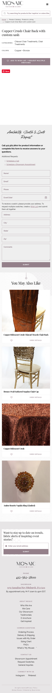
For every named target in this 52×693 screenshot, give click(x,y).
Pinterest (32, 675)
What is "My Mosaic (25, 648)
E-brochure (26, 618)
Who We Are (26, 605)
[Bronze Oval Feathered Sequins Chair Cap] (26, 373)
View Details (36, 340)
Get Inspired (26, 621)
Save (7, 71)
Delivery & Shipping (26, 635)
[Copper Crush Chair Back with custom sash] (26, 94)
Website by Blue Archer (31, 690)
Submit (26, 265)
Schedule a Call (13, 161)
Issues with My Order (26, 638)
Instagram (20, 675)
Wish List (34, 207)
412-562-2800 (26, 577)
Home (4, 19)
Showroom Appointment (26, 659)
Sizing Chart (26, 641)
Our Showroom (26, 612)
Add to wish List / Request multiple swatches (28, 62)
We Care (26, 608)
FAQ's (26, 645)
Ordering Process (26, 632)
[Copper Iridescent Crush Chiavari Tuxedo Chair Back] (26, 316)
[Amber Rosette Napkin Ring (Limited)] (26, 487)
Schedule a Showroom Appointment (21, 164)
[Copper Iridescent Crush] (26, 430)
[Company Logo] (13, 4)
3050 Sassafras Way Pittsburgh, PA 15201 (26, 587)
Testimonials (26, 615)
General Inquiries (25, 665)
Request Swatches (26, 662)
